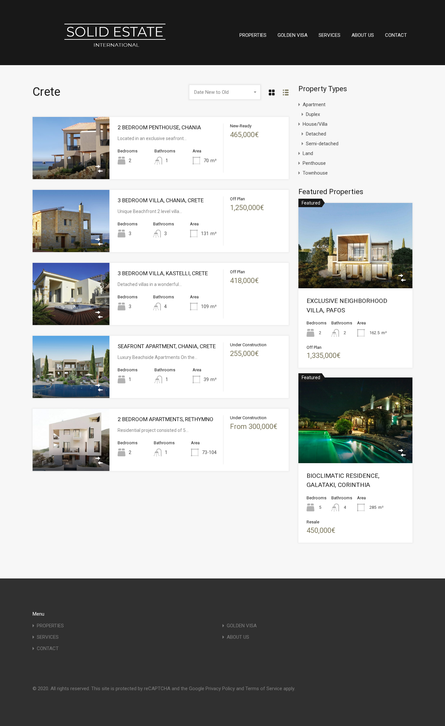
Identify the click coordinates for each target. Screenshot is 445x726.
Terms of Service (263, 688)
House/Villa (315, 124)
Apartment (314, 104)
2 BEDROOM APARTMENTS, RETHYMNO (165, 419)
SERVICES (329, 35)
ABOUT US (363, 35)
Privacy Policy (220, 688)
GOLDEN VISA (293, 35)
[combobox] (225, 92)
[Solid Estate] (114, 60)
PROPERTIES (252, 35)
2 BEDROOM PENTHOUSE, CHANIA (159, 127)
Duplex (313, 114)
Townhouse (315, 173)
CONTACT (396, 35)
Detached (316, 134)
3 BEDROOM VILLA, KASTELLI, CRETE (163, 273)
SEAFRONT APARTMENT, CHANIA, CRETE (167, 346)
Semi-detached (322, 144)
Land (308, 153)
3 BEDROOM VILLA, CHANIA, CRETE (161, 200)
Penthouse (314, 163)
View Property (70, 166)
